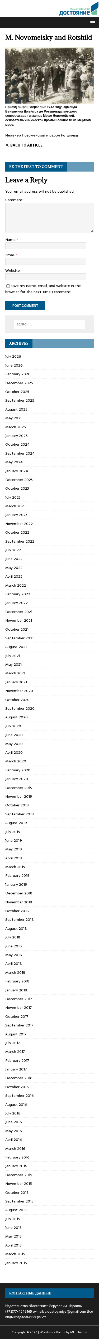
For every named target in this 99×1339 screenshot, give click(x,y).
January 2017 (16, 1069)
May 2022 (13, 568)
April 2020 (14, 752)
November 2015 (18, 1183)
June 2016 (13, 1122)
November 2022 (19, 524)
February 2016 (17, 1157)
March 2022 (15, 585)
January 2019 (16, 884)
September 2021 (19, 638)
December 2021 (18, 612)
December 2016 (18, 1078)
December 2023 (19, 480)
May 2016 (13, 1131)
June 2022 (13, 559)
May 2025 (13, 418)
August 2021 (16, 647)
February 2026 (17, 374)
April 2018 (13, 963)
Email (10, 255)
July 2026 (13, 356)
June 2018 (13, 946)
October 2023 (17, 488)
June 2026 (14, 365)
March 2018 (15, 972)
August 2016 (16, 1104)
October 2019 (17, 805)
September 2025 (19, 400)
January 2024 (16, 471)
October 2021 (17, 629)
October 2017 (16, 1016)
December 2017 (18, 999)
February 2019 (17, 875)
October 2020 (17, 700)
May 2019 (13, 849)
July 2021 (12, 656)
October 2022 (17, 532)
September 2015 (19, 1201)
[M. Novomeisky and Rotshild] (49, 100)
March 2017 (15, 1051)
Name (11, 239)
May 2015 (13, 1236)
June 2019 (13, 840)
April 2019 (13, 858)
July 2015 (12, 1219)
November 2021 (18, 620)
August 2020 (16, 717)
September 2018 (19, 919)
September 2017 (19, 1025)
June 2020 (14, 735)
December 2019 (18, 788)
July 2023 (13, 497)
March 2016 (15, 1148)
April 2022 (13, 576)
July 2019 (12, 832)
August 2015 (16, 1210)
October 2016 (17, 1087)
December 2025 (19, 383)
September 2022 (19, 541)
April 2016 (13, 1139)
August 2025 (16, 409)
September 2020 (20, 708)
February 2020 (17, 770)
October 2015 (17, 1192)
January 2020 (16, 779)
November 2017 (18, 1007)
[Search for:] (49, 324)
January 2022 (16, 603)
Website (12, 270)
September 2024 (20, 453)
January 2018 (16, 990)
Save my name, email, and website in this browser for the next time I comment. (43, 288)
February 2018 (17, 981)
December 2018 (18, 893)
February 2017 (17, 1060)
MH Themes (78, 1332)
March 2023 (15, 506)
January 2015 (16, 1263)
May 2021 (13, 664)
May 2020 (14, 744)
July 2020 (13, 726)
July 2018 (12, 937)
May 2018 (13, 955)
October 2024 (17, 444)
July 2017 (12, 1043)
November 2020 (19, 691)
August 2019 (16, 823)
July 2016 (12, 1113)
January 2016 (16, 1166)
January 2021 (16, 682)
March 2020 (15, 761)
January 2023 (16, 515)
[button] (92, 22)
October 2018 (17, 911)
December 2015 (18, 1175)
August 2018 (16, 928)
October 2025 (17, 392)
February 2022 (17, 594)
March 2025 (15, 427)
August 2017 (15, 1034)
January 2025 (16, 436)
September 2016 (19, 1095)
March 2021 (15, 673)
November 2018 (18, 902)
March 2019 (15, 867)
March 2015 (15, 1254)
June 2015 (13, 1227)
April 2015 (13, 1245)
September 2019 (19, 814)
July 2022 (13, 550)
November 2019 (18, 796)
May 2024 (14, 462)
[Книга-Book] (49, 14)
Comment (14, 200)
